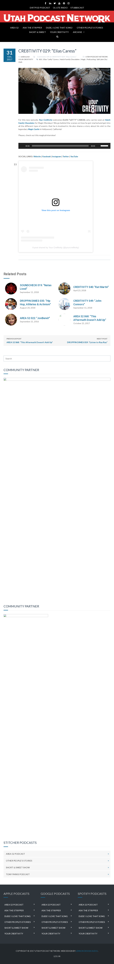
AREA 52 (14, 27)
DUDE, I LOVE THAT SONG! (59, 27)
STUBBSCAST (77, 8)
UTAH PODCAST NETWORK (97, 57)
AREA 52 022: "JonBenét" (35, 318)
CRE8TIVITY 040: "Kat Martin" (91, 287)
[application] (64, 146)
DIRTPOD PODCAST (40, 8)
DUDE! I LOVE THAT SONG (17, 916)
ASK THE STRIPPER (32, 27)
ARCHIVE (77, 32)
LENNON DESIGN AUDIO (87, 951)
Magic (83, 59)
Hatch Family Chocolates (70, 59)
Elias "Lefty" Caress (51, 59)
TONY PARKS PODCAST (18, 874)
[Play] (22, 145)
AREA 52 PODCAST (15, 854)
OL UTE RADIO (60, 8)
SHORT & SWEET (37, 32)
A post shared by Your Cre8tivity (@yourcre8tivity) (55, 247)
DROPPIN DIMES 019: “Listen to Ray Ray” (87, 341)
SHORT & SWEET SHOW (18, 867)
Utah (20, 62)
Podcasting (91, 59)
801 (40, 59)
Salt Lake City (102, 59)
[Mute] (98, 145)
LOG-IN (57, 956)
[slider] (105, 145)
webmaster (25, 57)
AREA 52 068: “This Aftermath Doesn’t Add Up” (30, 341)
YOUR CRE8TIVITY (59, 32)
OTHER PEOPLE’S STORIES (90, 27)
